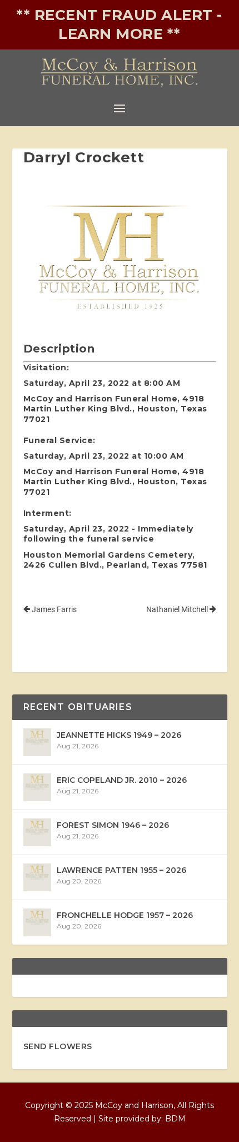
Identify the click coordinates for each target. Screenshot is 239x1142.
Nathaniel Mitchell (178, 609)
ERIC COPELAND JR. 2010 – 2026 (122, 780)
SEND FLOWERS (57, 1046)
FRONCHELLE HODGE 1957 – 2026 (125, 915)
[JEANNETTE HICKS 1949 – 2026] (37, 742)
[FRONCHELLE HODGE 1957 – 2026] (37, 922)
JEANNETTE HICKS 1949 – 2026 (119, 735)
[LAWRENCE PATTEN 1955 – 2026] (37, 877)
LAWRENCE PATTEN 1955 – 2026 (121, 870)
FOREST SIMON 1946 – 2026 (113, 825)
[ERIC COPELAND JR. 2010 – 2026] (37, 787)
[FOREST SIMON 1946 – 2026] (37, 832)
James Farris (53, 609)
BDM (175, 1119)
